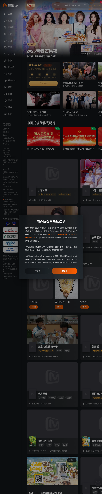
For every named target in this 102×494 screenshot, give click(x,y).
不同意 (37, 271)
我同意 (64, 271)
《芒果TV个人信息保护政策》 (58, 234)
